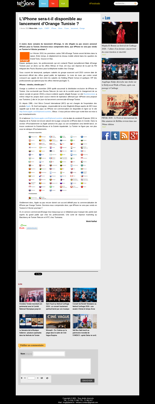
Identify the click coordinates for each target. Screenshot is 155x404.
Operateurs (32, 228)
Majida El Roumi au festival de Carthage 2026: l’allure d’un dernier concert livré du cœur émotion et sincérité (119, 48)
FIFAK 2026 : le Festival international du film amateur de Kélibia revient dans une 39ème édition (119, 121)
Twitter (115, 136)
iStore (60, 28)
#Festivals (94, 3)
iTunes (66, 28)
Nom (26, 354)
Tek (52, 3)
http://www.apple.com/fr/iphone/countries (35, 112)
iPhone (54, 28)
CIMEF (47, 28)
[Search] (135, 3)
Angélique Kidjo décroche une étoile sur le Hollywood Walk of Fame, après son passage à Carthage (119, 84)
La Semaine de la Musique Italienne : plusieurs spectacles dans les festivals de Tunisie (30, 332)
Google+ (133, 136)
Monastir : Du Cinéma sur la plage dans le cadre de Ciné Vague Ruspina (56, 332)
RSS (124, 136)
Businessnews (89, 94)
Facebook (106, 136)
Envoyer (87, 381)
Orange (82, 28)
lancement (74, 28)
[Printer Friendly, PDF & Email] (23, 225)
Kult (63, 3)
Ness (43, 3)
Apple (41, 28)
